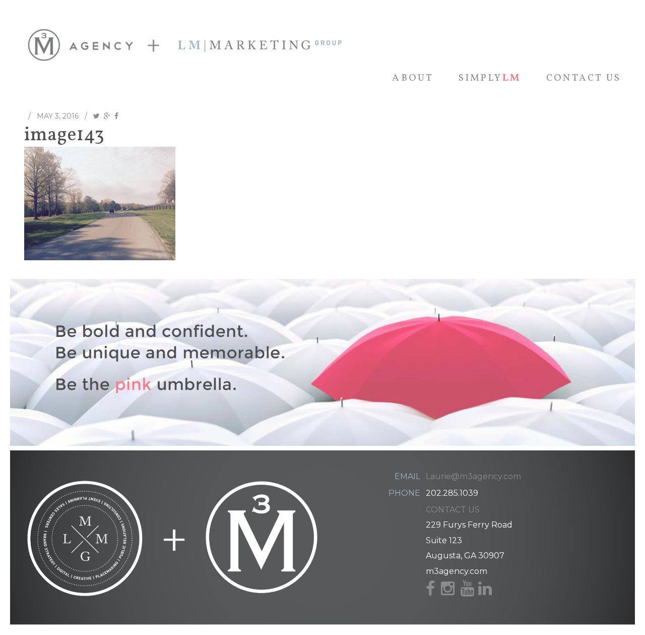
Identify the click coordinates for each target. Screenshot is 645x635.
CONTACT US (453, 509)
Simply (490, 78)
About (412, 78)
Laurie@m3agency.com (473, 476)
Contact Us (583, 78)
